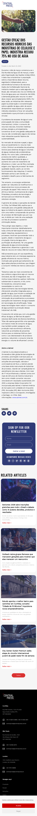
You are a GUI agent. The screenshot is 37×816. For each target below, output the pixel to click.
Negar (18, 811)
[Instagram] (13, 460)
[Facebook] (9, 460)
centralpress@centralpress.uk (15, 771)
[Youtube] (24, 460)
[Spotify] (28, 460)
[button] (4, 413)
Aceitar (18, 806)
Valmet (5, 61)
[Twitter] (16, 460)
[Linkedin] (20, 460)
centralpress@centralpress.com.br (16, 723)
